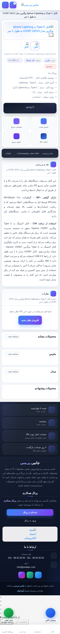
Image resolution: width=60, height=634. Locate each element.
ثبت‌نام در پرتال (30, 512)
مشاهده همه (13, 336)
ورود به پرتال (30, 520)
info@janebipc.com (26, 567)
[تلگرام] (38, 575)
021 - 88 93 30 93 (35, 558)
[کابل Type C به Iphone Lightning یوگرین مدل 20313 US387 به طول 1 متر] (30, 29)
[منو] (54, 5)
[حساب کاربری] (5, 5)
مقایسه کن (21, 621)
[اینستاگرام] (21, 575)
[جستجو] (47, 5)
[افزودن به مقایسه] (51, 35)
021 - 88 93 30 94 (16, 558)
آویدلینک (20, 591)
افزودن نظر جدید (30, 320)
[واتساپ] (30, 575)
